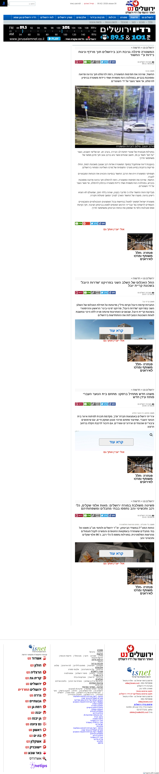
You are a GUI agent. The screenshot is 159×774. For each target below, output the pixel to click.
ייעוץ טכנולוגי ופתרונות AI (93, 715)
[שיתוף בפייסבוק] (112, 63)
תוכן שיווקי (99, 685)
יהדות (75, 691)
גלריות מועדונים (88, 669)
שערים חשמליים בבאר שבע (92, 698)
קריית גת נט (98, 739)
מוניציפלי (124, 22)
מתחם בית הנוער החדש (141, 413)
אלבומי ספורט (73, 669)
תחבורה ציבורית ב (75, 694)
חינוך (134, 22)
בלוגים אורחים (60, 681)
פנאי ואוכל (70, 693)
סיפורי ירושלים (81, 673)
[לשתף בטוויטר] (104, 63)
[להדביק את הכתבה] (86, 224)
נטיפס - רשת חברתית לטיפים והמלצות (88, 696)
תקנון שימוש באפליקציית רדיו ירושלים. (135, 694)
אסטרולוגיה (68, 673)
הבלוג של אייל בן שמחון (93, 681)
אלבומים (81, 17)
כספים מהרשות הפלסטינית (129, 524)
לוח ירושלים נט (86, 691)
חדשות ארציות (95, 22)
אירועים (100, 669)
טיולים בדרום (97, 713)
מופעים (100, 665)
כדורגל (100, 652)
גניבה (147, 71)
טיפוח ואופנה (98, 719)
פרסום (100, 743)
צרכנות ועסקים (96, 683)
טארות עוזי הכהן (75, 681)
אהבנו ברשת (65, 691)
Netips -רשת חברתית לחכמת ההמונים (88, 702)
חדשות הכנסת (111, 22)
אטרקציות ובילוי (80, 677)
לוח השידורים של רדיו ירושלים (88, 693)
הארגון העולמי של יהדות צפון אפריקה (88, 700)
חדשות (134, 17)
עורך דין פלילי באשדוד (94, 722)
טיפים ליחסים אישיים (94, 707)
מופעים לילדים (79, 665)
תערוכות (91, 665)
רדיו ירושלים (89, 694)
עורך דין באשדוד (96, 721)
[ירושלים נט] (134, 661)
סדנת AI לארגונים (75, 689)
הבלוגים (99, 679)
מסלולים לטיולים (96, 711)
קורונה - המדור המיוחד (92, 687)
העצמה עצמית (97, 709)
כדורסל (92, 652)
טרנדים (100, 677)
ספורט (123, 17)
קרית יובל (146, 302)
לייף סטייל (98, 675)
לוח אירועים (66, 665)
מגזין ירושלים (65, 17)
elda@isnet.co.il (132, 683)
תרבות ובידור (97, 17)
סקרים (142, 22)
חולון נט (99, 741)
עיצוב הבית (98, 717)
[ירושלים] (139, 14)
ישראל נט (99, 724)
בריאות (91, 677)
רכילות (112, 17)
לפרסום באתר (75, 3)
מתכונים (100, 726)
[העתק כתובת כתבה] (95, 63)
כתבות (100, 673)
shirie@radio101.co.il (139, 712)
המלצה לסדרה (97, 706)
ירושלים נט (148, 17)
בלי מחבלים (145, 524)
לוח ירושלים (47, 17)
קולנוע (56, 665)
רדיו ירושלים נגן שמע (25, 17)
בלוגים (92, 673)
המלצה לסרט (97, 704)
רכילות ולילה (97, 660)
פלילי (150, 22)
